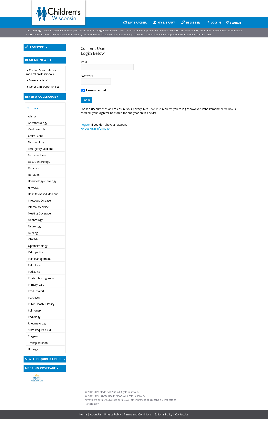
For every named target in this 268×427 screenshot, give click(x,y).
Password (87, 76)
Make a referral (38, 80)
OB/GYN (33, 239)
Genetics (33, 168)
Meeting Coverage (39, 213)
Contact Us (182, 414)
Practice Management (41, 278)
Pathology (34, 265)
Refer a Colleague (40, 96)
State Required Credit (44, 359)
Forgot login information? (96, 128)
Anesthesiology (37, 123)
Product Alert (36, 291)
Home (83, 414)
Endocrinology (37, 155)
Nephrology (35, 220)
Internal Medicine (38, 207)
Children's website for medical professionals (41, 72)
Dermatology (36, 142)
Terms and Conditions (138, 414)
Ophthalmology (37, 246)
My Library (166, 22)
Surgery (33, 336)
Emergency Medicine (40, 149)
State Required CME (40, 330)
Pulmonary (35, 310)
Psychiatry (34, 297)
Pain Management (39, 259)
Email (84, 62)
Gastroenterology (39, 162)
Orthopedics (35, 252)
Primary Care (36, 284)
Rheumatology (37, 323)
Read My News (37, 60)
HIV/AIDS (33, 187)
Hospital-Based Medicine (43, 194)
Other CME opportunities (44, 86)
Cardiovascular (37, 129)
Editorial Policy (163, 414)
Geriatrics (34, 174)
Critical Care (35, 136)
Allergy (32, 116)
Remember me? (96, 90)
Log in (215, 22)
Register (192, 22)
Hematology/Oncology (42, 181)
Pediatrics (34, 271)
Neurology (34, 226)
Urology (33, 349)
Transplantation (38, 343)
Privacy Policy (112, 414)
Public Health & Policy (41, 304)
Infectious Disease (39, 200)
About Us (96, 414)
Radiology (34, 317)
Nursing (33, 233)
